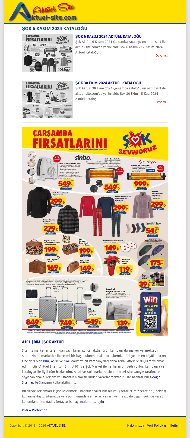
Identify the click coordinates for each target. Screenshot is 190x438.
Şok (67, 361)
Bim (46, 361)
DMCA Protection (34, 410)
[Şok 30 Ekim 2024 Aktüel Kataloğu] (47, 117)
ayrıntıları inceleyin (89, 401)
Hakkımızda (135, 425)
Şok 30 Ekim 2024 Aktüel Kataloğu (108, 83)
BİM (37, 342)
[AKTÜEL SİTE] (42, 21)
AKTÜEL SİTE (56, 425)
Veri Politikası (157, 425)
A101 (26, 342)
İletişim (176, 425)
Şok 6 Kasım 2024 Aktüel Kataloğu (108, 36)
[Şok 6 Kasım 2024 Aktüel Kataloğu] (47, 70)
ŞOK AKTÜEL (54, 342)
